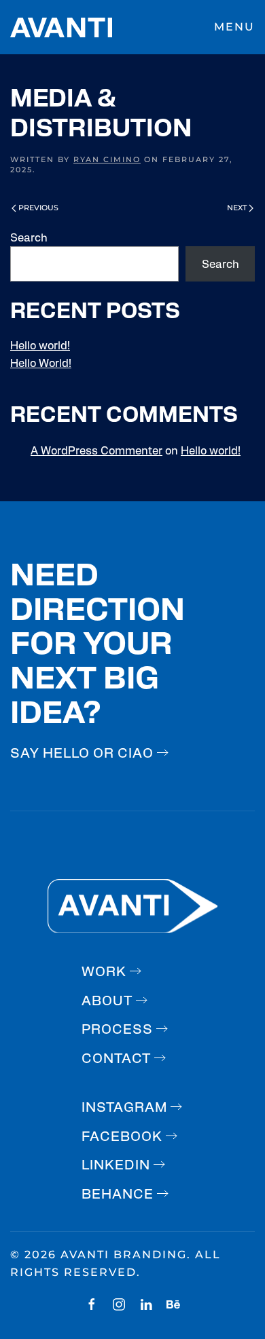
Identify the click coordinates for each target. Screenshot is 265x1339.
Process (117, 1028)
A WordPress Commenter (96, 450)
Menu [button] (234, 26)
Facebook (122, 1135)
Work (104, 970)
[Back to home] (61, 27)
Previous (38, 207)
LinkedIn (116, 1163)
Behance (118, 1193)
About (107, 999)
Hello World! (40, 362)
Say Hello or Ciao (82, 752)
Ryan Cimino (107, 159)
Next (237, 207)
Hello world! (40, 345)
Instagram (124, 1106)
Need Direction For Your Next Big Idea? (97, 641)
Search (29, 237)
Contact (116, 1057)
